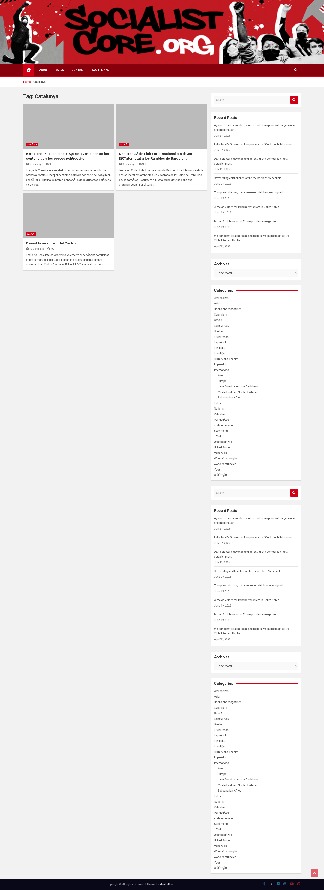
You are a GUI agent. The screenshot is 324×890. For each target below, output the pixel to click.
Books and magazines (228, 309)
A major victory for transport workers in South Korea (246, 207)
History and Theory (226, 359)
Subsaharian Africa (229, 397)
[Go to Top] (314, 873)
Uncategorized (223, 441)
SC (50, 164)
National (219, 408)
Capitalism (220, 314)
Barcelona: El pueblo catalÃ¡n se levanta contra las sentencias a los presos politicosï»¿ (67, 156)
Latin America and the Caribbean (238, 386)
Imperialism (221, 364)
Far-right (219, 348)
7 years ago (36, 164)
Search (294, 100)
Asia (217, 303)
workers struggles (225, 464)
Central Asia (221, 325)
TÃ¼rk (218, 436)
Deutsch (219, 331)
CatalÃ (124, 144)
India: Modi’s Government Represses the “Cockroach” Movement (253, 144)
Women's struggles (226, 458)
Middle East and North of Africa (237, 392)
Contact (78, 69)
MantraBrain (167, 884)
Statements (221, 430)
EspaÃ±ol (32, 144)
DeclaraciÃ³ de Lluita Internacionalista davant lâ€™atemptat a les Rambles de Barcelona (156, 156)
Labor (217, 403)
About (44, 69)
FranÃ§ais (220, 353)
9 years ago (129, 164)
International (222, 370)
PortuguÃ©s (222, 419)
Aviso (60, 69)
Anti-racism (221, 298)
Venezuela (220, 453)
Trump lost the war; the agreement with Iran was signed (248, 192)
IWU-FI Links (100, 69)
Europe (222, 381)
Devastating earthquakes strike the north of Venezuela (247, 178)
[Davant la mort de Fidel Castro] (68, 215)
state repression (224, 425)
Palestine (219, 414)
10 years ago (37, 248)
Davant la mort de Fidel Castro (51, 243)
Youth (217, 469)
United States (222, 447)
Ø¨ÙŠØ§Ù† (220, 475)
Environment (222, 336)
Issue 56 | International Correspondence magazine (245, 221)
